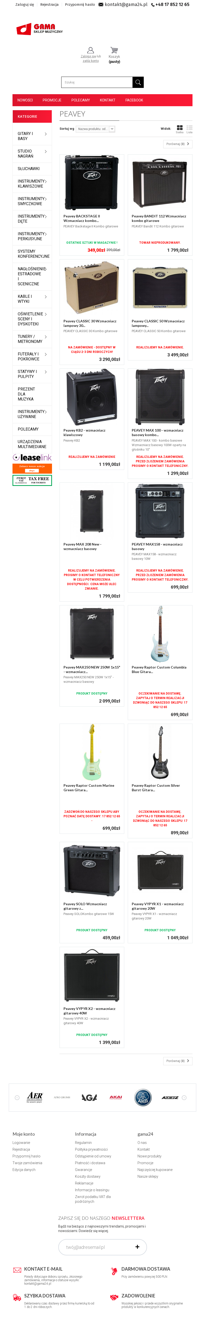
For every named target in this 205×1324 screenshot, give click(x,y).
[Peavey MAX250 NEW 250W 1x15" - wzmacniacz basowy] (92, 633)
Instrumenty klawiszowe (31, 184)
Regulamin (83, 1143)
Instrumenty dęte (31, 219)
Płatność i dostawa (90, 1163)
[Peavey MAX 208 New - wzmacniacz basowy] (92, 511)
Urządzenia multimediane (32, 444)
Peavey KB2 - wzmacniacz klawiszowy (85, 432)
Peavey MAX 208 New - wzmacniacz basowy (83, 546)
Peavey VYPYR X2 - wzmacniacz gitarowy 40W (90, 1010)
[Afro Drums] (62, 1097)
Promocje (52, 100)
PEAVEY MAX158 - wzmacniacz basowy (157, 546)
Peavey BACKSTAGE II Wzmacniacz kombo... (82, 218)
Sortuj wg (67, 128)
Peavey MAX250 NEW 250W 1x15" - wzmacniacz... (92, 669)
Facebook (134, 100)
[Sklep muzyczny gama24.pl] (40, 28)
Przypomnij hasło (80, 5)
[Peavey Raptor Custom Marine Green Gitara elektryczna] (92, 752)
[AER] (35, 1097)
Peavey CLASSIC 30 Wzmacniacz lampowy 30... (90, 323)
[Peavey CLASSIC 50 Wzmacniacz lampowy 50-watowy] (160, 287)
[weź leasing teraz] (32, 457)
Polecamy (81, 100)
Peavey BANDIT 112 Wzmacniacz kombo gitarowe (159, 218)
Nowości (25, 100)
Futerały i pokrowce (28, 356)
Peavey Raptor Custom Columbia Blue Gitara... (159, 669)
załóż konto (91, 61)
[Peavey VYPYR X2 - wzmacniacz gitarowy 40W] (92, 975)
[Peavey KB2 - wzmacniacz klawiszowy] (92, 397)
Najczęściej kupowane (155, 1170)
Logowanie (21, 1143)
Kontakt (108, 100)
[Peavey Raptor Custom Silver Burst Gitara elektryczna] (160, 752)
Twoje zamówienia (27, 1163)
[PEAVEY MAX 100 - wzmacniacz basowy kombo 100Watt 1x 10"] (160, 397)
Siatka (180, 132)
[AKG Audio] (143, 1097)
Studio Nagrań (25, 154)
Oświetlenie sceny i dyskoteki (30, 319)
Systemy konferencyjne (34, 254)
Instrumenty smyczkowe (31, 201)
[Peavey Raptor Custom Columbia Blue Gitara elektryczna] (160, 633)
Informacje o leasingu (92, 1190)
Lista (189, 132)
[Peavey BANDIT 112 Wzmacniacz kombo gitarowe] (160, 183)
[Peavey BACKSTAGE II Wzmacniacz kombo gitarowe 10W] (92, 183)
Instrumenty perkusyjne (31, 236)
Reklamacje (84, 1183)
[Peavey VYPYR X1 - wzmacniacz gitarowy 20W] (160, 870)
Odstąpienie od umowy (93, 1156)
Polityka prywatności (91, 1149)
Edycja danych (24, 1170)
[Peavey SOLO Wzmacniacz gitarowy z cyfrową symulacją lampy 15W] (92, 870)
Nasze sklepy (148, 1176)
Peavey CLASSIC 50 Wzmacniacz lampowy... (158, 323)
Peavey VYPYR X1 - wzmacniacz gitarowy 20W (158, 906)
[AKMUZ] (170, 1097)
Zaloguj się (25, 5)
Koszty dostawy (87, 1176)
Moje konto (23, 1134)
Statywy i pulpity (27, 374)
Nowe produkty (150, 1156)
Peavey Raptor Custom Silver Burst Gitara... (156, 787)
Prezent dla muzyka (26, 394)
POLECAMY (28, 429)
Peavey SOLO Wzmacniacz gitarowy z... (85, 906)
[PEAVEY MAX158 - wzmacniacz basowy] (160, 511)
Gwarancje (83, 1170)
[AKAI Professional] (116, 1097)
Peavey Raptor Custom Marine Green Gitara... (89, 787)
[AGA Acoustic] (89, 1097)
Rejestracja (49, 5)
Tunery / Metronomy (30, 339)
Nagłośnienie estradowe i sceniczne (32, 276)
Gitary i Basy (25, 136)
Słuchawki (29, 168)
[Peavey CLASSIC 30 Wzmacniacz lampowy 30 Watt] (92, 287)
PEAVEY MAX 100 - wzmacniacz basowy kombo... (158, 432)
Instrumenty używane (31, 414)
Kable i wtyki (25, 299)
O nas (142, 1143)
